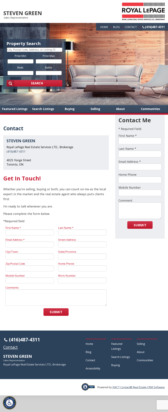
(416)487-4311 (155, 27)
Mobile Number (15, 275)
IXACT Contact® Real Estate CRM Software (138, 387)
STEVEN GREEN (22, 13)
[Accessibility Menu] (9, 403)
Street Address (67, 240)
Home (104, 27)
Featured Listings (14, 109)
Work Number (67, 275)
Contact (131, 27)
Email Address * (15, 240)
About (120, 109)
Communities (150, 109)
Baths (48, 67)
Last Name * (66, 228)
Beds (20, 67)
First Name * (13, 228)
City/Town (11, 252)
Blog (116, 27)
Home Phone (66, 263)
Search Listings (43, 109)
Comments (12, 287)
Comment (125, 200)
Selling (95, 109)
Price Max (49, 56)
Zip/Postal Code (15, 263)
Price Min (20, 56)
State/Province (67, 252)
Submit (56, 312)
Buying (69, 109)
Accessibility (93, 368)
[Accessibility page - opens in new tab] (89, 389)
